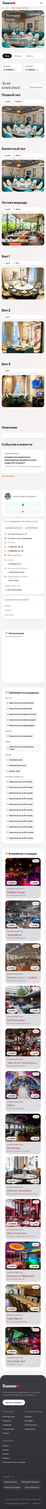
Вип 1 (6, 256)
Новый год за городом (12, 1487)
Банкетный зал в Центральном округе (22, 748)
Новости (29, 56)
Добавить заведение (14, 1402)
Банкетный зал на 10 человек (20, 782)
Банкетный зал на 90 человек (21, 827)
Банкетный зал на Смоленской (21, 703)
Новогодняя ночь (10, 1482)
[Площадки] (7, 8)
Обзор (7, 56)
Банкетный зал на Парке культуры (22, 714)
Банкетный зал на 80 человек (21, 821)
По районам (7, 1425)
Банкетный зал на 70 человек (21, 815)
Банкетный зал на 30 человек (21, 793)
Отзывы (18, 56)
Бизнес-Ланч (15, 771)
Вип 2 (6, 310)
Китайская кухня (16, 760)
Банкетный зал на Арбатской (20, 708)
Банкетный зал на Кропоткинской (22, 720)
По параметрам (8, 1429)
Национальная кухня (18, 765)
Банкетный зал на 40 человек (21, 798)
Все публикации (8, 476)
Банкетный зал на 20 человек (21, 787)
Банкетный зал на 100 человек (21, 832)
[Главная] (2, 8)
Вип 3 (6, 364)
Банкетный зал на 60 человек (21, 810)
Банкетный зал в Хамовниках (21, 736)
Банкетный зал (13, 148)
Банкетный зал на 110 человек (21, 838)
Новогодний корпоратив (30, 1482)
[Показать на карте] (26, 534)
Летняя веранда (14, 202)
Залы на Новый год (32, 1487)
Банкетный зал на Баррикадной (21, 725)
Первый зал (11, 95)
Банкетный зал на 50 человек (21, 804)
